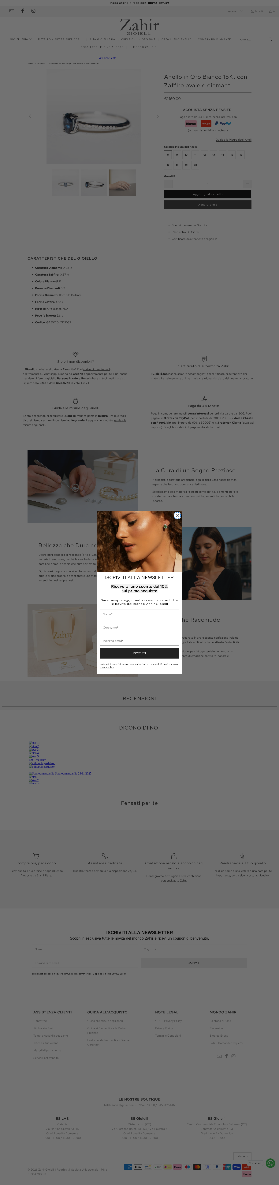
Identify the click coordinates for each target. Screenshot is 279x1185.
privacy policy (106, 667)
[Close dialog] (177, 515)
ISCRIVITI (139, 653)
